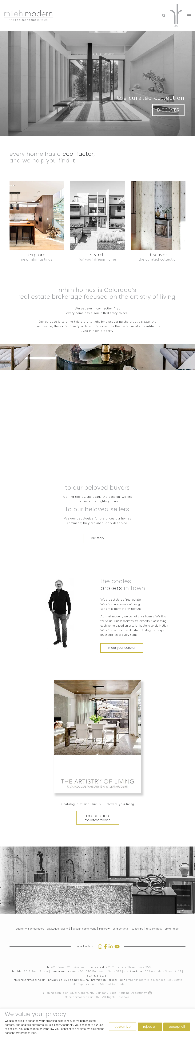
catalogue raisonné (58, 929)
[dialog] (97, 1023)
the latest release (97, 817)
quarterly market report (30, 929)
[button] (133, 5)
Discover (168, 110)
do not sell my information (88, 980)
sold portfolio (121, 929)
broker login (172, 929)
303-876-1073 (97, 975)
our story (97, 538)
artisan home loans (84, 929)
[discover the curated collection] (158, 215)
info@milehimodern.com (29, 980)
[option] (59, 613)
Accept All (177, 1026)
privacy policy (57, 980)
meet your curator (121, 647)
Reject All (149, 1026)
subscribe (137, 929)
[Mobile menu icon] (189, 16)
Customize (122, 1026)
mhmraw (104, 929)
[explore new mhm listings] (37, 215)
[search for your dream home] (97, 215)
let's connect (153, 929)
